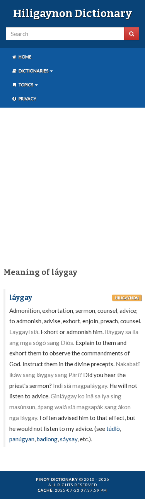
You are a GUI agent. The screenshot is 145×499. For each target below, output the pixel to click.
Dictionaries (33, 70)
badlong (47, 439)
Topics (26, 84)
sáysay (68, 439)
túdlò (113, 428)
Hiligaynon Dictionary (72, 13)
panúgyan (21, 439)
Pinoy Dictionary (57, 479)
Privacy (27, 98)
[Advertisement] (72, 186)
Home (24, 56)
